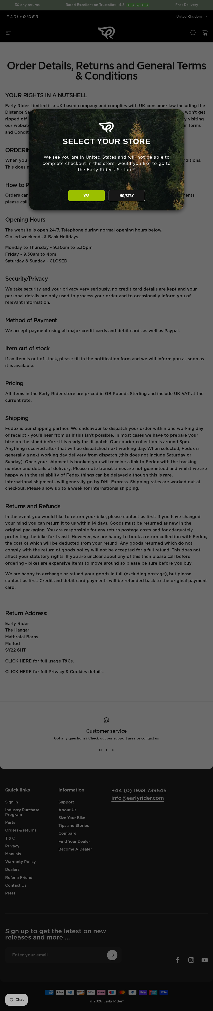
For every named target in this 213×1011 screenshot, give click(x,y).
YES (86, 196)
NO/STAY (127, 196)
